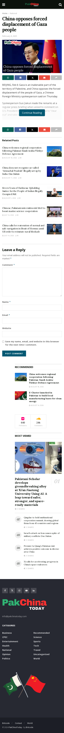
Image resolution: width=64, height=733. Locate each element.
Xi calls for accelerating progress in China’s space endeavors (41, 563)
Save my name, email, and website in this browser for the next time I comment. (32, 343)
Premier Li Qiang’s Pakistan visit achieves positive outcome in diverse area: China (41, 549)
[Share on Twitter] (32, 77)
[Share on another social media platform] (56, 77)
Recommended (41, 632)
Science (37, 637)
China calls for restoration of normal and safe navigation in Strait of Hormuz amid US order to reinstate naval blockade (23, 228)
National (13, 13)
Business (7, 632)
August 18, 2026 (10, 158)
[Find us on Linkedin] (33, 590)
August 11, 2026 (10, 178)
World (36, 658)
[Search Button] (60, 4)
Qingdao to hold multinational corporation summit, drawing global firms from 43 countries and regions (41, 520)
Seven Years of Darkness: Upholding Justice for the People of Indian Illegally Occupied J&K (22, 191)
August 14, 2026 (37, 405)
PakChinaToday (15, 727)
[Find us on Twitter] (12, 590)
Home (4, 13)
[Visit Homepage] (31, 4)
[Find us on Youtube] (26, 590)
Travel (36, 650)
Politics (6, 658)
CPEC (4, 637)
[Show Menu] (3, 4)
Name (6, 302)
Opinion (6, 654)
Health (5, 645)
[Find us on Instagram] (19, 590)
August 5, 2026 (10, 198)
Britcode (6, 723)
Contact (18, 723)
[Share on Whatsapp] (8, 77)
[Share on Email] (44, 77)
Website (6, 328)
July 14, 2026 (9, 215)
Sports (36, 641)
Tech (36, 645)
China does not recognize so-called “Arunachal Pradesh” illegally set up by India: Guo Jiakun (21, 170)
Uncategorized (41, 654)
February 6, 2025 (9, 36)
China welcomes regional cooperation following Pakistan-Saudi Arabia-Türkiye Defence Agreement (22, 150)
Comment (8, 264)
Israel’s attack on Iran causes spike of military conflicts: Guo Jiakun (42, 534)
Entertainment (10, 641)
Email (6, 315)
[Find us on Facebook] (5, 590)
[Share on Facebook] (20, 77)
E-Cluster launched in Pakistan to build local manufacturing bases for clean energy (45, 397)
